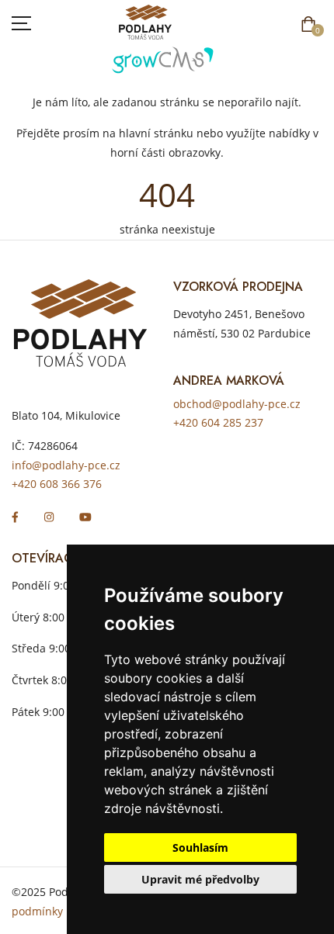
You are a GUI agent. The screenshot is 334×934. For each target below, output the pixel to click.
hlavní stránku (156, 133)
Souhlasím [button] (200, 847)
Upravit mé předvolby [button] (200, 879)
